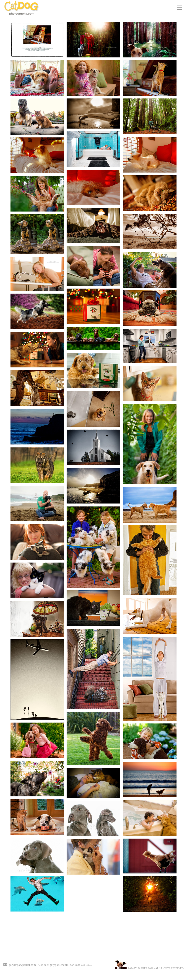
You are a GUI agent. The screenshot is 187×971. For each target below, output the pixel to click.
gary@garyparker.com (22, 964)
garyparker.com (58, 964)
